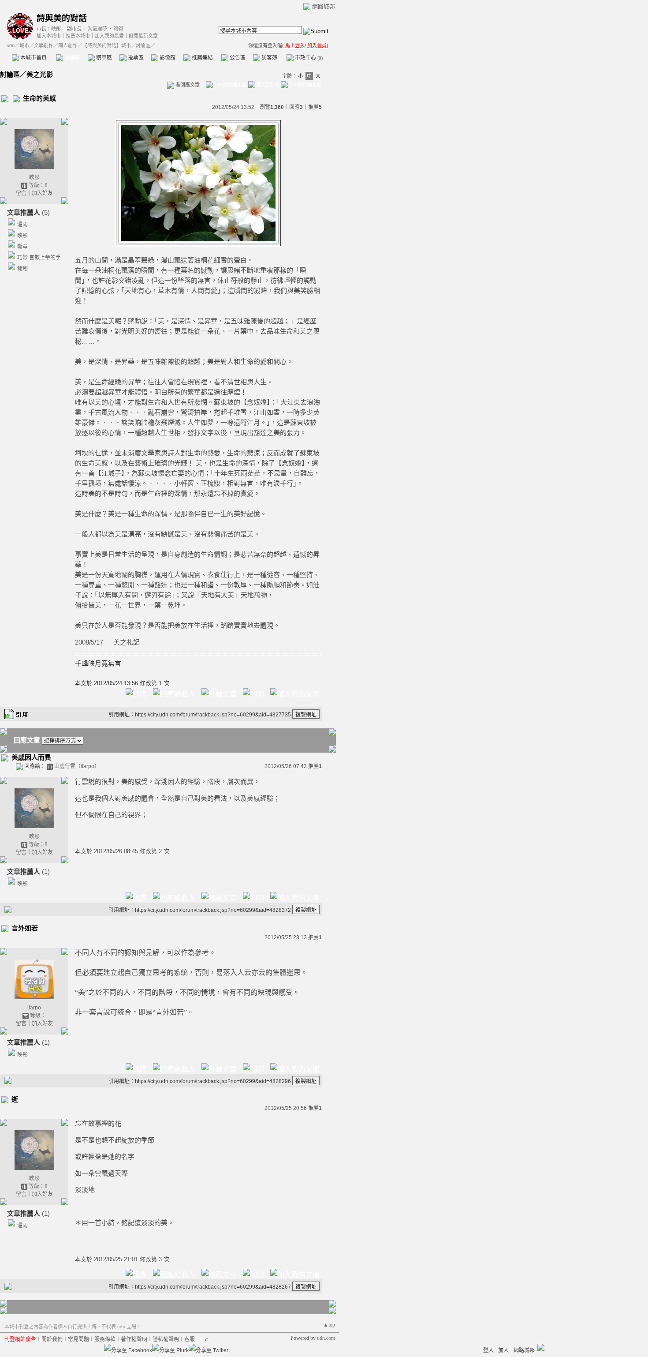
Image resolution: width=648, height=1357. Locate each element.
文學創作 (43, 45)
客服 (189, 1339)
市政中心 (308, 58)
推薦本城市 (78, 35)
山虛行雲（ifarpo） (77, 766)
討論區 (71, 58)
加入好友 (42, 193)
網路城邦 (323, 6)
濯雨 (22, 224)
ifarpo (34, 1008)
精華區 (103, 58)
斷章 (22, 247)
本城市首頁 (33, 58)
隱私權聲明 (166, 1339)
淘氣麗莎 (97, 28)
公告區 (237, 58)
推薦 (315, 107)
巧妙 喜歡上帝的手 (39, 258)
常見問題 (78, 1339)
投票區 (135, 58)
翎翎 (118, 28)
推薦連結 (201, 58)
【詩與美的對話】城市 (106, 45)
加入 (503, 1350)
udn (11, 45)
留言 (21, 193)
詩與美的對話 (62, 18)
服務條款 (104, 1339)
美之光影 (39, 74)
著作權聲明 (134, 1339)
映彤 (56, 28)
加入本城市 (49, 35)
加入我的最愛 (109, 35)
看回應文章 (187, 84)
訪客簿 (268, 58)
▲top (329, 1325)
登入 (488, 1350)
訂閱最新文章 (143, 35)
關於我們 (52, 1339)
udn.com (326, 1338)
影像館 (166, 58)
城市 (24, 45)
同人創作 (68, 45)
